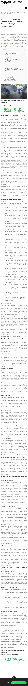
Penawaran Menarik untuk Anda (10, 80)
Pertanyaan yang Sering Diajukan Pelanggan (12, 76)
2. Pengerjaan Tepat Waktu (10, 72)
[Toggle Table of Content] (23, 50)
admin (20, 28)
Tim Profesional (7, 58)
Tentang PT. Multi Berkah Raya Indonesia (11, 53)
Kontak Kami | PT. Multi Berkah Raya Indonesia (12, 52)
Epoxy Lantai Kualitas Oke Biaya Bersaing (11, 68)
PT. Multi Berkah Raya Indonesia (11, 3)
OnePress (8, 682)
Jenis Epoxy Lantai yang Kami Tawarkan (11, 59)
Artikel (5, 12)
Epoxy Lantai (10, 670)
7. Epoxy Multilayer (9, 67)
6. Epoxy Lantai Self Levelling (10, 66)
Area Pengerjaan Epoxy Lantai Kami (10, 56)
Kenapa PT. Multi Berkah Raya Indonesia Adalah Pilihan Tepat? (14, 70)
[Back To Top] (14, 677)
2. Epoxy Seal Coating (9, 61)
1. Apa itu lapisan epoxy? (9, 77)
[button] (19, 682)
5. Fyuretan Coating (9, 64)
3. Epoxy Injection (8, 62)
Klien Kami (6, 54)
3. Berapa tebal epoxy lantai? (10, 79)
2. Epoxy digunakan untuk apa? (10, 78)
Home (2, 12)
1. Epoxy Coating (8, 60)
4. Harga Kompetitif (9, 75)
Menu (25, 8)
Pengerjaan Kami (7, 55)
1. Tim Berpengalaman (9, 71)
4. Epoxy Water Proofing (9, 63)
